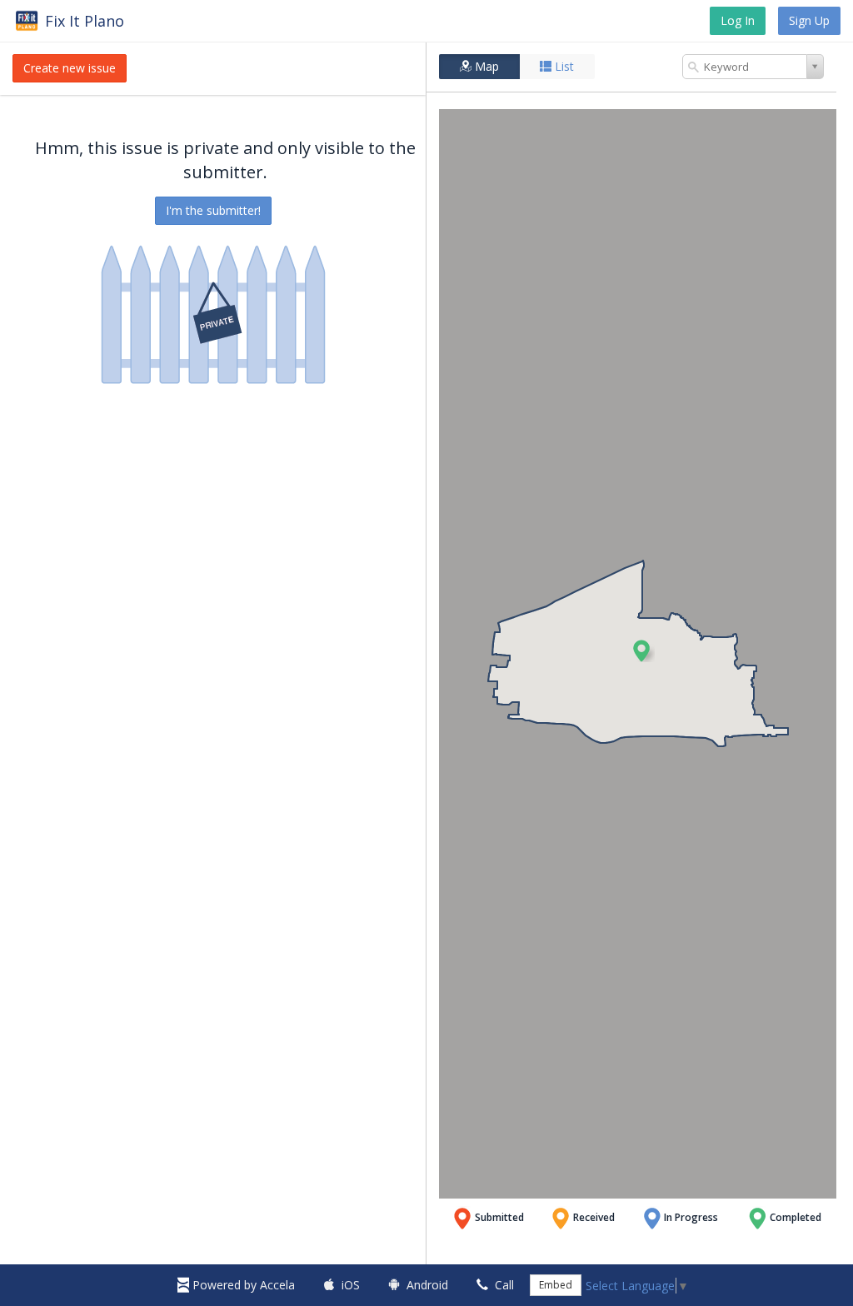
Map (485, 66)
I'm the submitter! (213, 210)
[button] (643, 650)
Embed (555, 1285)
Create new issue (69, 68)
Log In (738, 20)
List (562, 66)
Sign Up (809, 20)
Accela (243, 1285)
